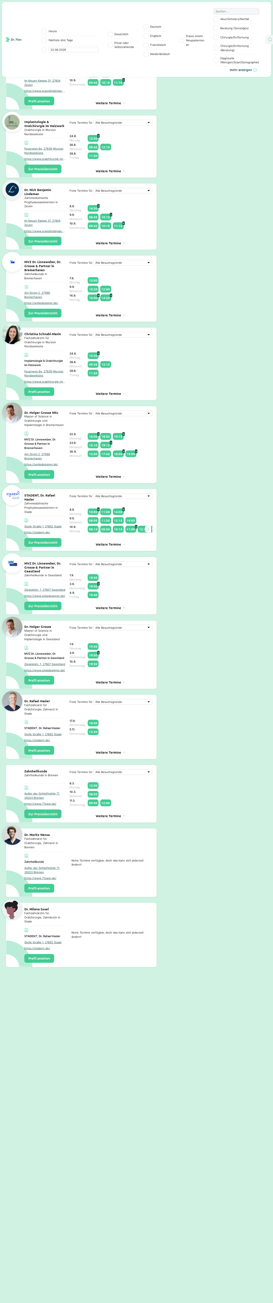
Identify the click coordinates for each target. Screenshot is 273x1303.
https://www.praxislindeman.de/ (44, 91)
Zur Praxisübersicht (42, 169)
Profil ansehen (39, 101)
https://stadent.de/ (37, 532)
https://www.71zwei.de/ (40, 803)
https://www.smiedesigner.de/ (44, 596)
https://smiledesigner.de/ (41, 303)
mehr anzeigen (241, 70)
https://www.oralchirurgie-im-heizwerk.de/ (44, 159)
